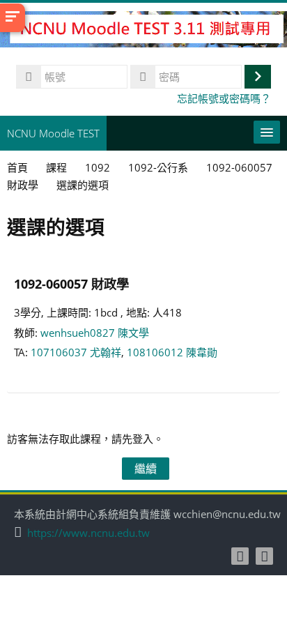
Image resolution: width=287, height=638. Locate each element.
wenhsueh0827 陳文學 (94, 333)
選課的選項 (82, 185)
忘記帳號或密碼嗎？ (224, 98)
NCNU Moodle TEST (53, 133)
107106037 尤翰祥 (76, 352)
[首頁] (143, 31)
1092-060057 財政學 (71, 283)
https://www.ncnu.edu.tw (88, 533)
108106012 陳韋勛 (172, 352)
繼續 (145, 468)
